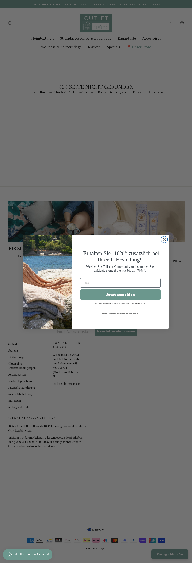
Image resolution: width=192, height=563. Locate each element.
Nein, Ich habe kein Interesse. (120, 313)
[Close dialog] (164, 239)
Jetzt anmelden (120, 294)
